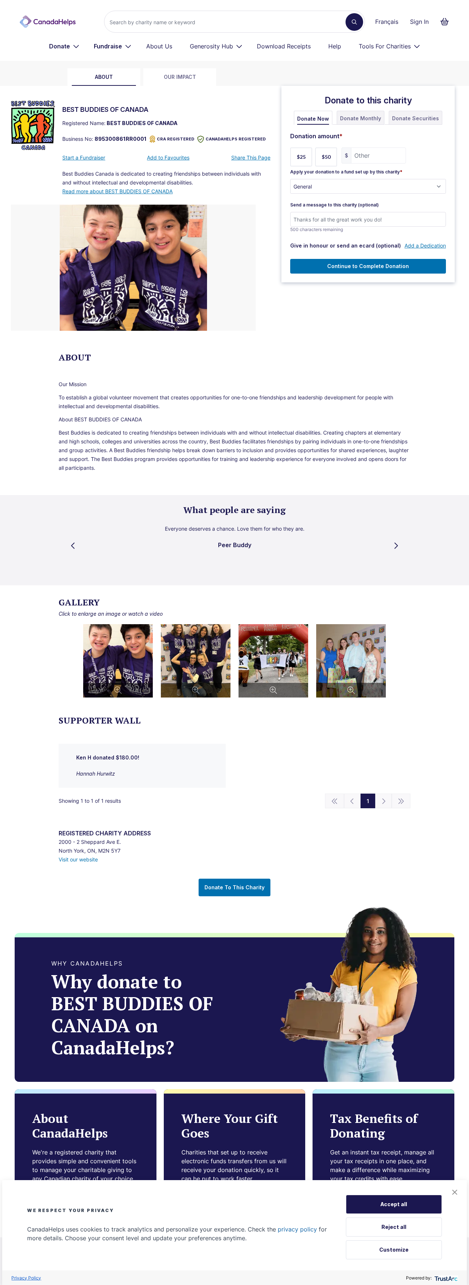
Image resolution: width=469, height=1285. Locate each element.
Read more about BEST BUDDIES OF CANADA (117, 191)
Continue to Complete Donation (368, 266)
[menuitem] (64, 46)
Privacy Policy (26, 1278)
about (104, 77)
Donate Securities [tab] (415, 118)
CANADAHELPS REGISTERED (236, 139)
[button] (454, 1192)
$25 (301, 157)
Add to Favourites (168, 157)
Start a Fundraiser (83, 157)
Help (334, 46)
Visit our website (78, 859)
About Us (159, 46)
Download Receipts (284, 46)
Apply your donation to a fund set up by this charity (346, 172)
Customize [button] (394, 1249)
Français (386, 21)
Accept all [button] (393, 1204)
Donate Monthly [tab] (360, 118)
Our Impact (180, 77)
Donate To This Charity (234, 887)
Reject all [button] (393, 1227)
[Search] (354, 22)
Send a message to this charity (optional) (334, 205)
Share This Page (250, 157)
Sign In (419, 21)
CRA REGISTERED (175, 139)
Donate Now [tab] (313, 119)
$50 (326, 157)
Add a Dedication (425, 245)
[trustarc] (445, 1278)
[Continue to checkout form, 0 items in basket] (447, 22)
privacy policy (297, 1229)
